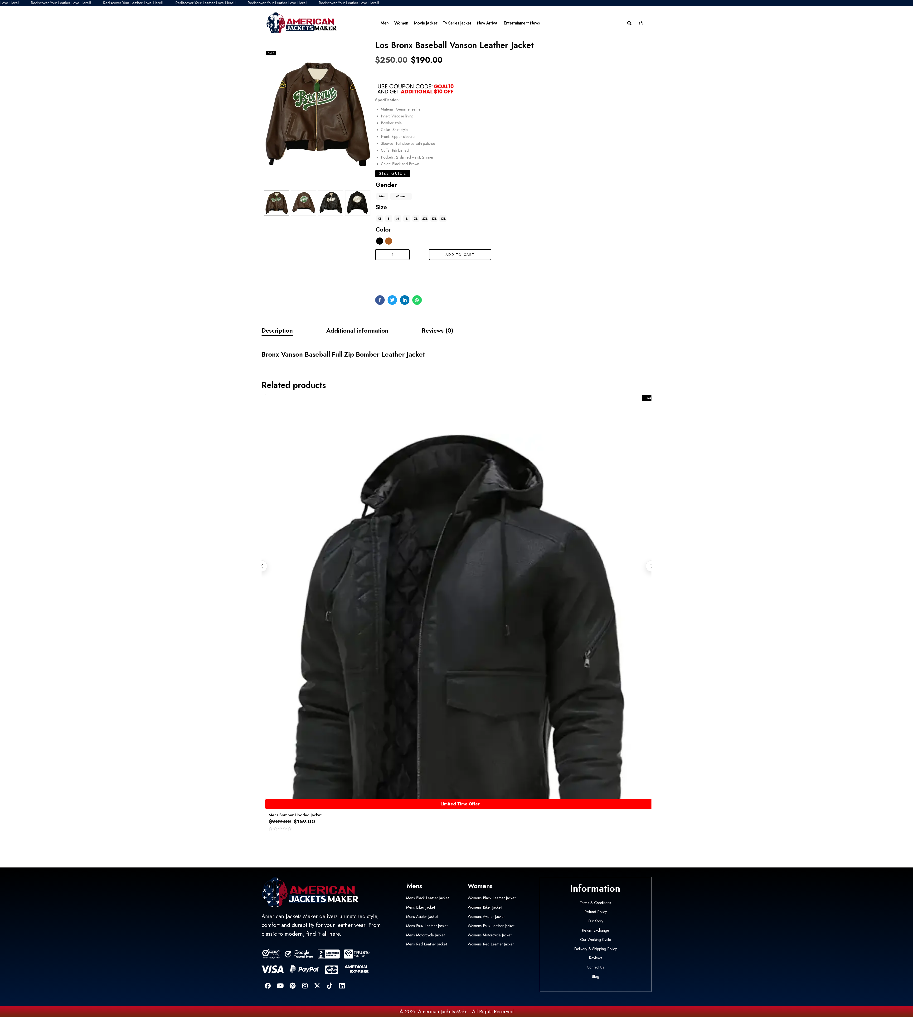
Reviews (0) (437, 330)
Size (381, 207)
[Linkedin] (342, 985)
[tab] (277, 330)
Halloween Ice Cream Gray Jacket (46, 997)
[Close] (72, 986)
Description (277, 330)
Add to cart (460, 254)
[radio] (382, 196)
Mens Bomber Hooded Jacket (295, 815)
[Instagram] (305, 985)
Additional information (357, 330)
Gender (386, 185)
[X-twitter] (317, 985)
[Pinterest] (292, 985)
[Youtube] (280, 985)
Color (383, 229)
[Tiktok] (329, 985)
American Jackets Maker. (444, 1011)
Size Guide (392, 173)
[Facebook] (268, 985)
